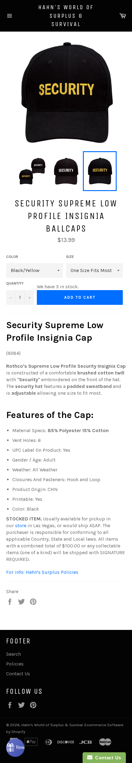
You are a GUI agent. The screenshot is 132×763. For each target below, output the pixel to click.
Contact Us (18, 674)
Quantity (15, 283)
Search (13, 654)
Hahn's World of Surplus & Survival (66, 16)
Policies (15, 664)
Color (12, 257)
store (20, 525)
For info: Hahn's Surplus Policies (42, 572)
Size (70, 257)
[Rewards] (15, 747)
